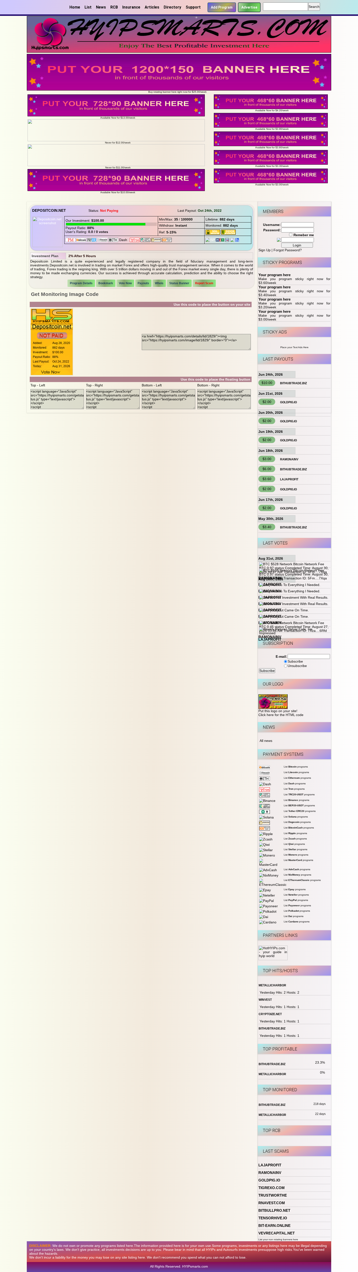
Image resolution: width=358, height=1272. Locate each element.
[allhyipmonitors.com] (227, 240)
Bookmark (105, 283)
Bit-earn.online (274, 1225)
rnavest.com (271, 1203)
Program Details (81, 283)
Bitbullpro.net (274, 1210)
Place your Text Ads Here (294, 347)
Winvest (265, 999)
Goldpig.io (288, 402)
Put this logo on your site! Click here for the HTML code (280, 713)
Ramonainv (289, 459)
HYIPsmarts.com (195, 1266)
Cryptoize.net (270, 1014)
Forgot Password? (287, 250)
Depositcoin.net (49, 210)
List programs (296, 766)
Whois (159, 283)
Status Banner (179, 283)
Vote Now (125, 283)
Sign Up (264, 250)
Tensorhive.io (272, 1218)
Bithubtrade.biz (293, 383)
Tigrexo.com (271, 1188)
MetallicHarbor (272, 985)
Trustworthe (272, 1195)
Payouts (143, 283)
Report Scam (204, 283)
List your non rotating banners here (278, 1239)
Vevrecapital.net (276, 1233)
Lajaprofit (289, 479)
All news (266, 741)
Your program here (274, 275)
